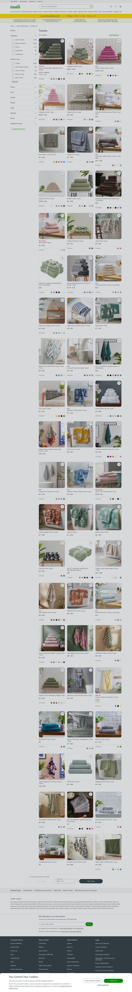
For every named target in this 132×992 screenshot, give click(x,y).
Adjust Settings (103, 985)
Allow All (113, 981)
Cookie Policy (65, 986)
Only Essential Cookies (93, 981)
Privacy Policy (13, 988)
